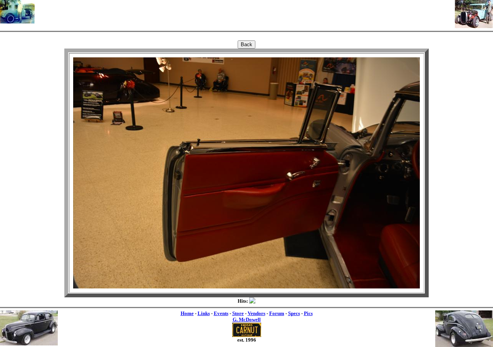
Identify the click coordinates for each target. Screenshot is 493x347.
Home (187, 313)
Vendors (256, 313)
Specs (294, 313)
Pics (308, 313)
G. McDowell (247, 319)
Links (204, 313)
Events (221, 313)
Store (238, 313)
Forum (276, 313)
